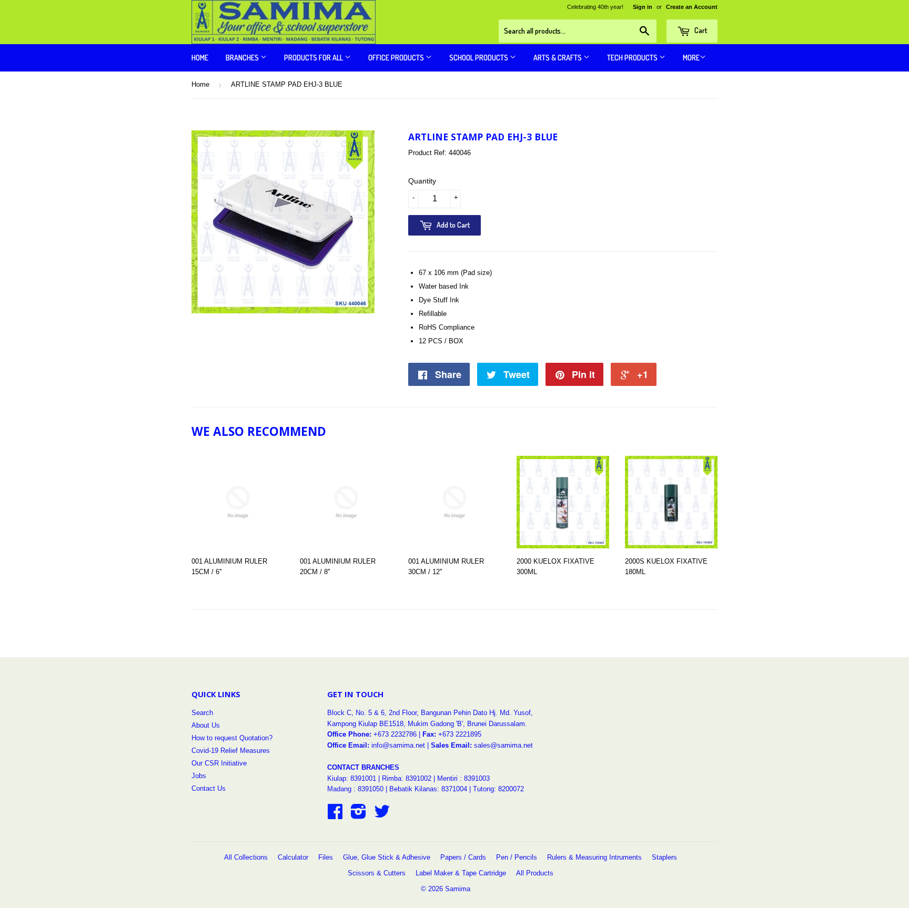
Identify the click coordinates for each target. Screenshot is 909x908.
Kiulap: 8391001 (352, 778)
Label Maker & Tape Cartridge (461, 873)
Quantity (422, 181)
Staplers (664, 857)
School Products (479, 57)
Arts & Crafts (558, 57)
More (691, 57)
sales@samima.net (503, 745)
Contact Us (208, 788)
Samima (457, 889)
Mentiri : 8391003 (463, 778)
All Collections (246, 857)
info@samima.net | (401, 745)
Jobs (198, 776)
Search (202, 713)
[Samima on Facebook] (335, 815)
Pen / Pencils (516, 857)
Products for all (314, 57)
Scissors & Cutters (377, 873)
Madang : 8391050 (355, 789)
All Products (534, 873)
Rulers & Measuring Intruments (594, 857)
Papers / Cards (463, 857)
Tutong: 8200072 (498, 789)
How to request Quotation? (231, 738)
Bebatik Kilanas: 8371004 (429, 789)
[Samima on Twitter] (382, 815)
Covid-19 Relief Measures (230, 750)
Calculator (293, 857)
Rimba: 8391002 (406, 778)
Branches (243, 57)
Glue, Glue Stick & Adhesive (386, 857)
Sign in (642, 7)
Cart (700, 30)
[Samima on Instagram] (358, 815)
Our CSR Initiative (219, 763)
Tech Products (633, 57)
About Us (205, 725)
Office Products (397, 57)
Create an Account (692, 7)
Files (325, 857)
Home (199, 57)
